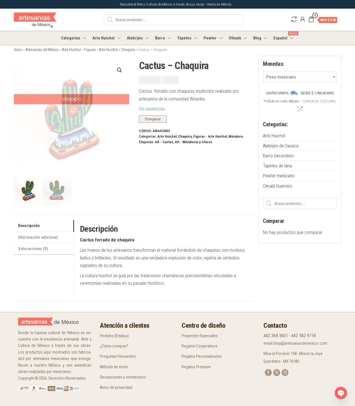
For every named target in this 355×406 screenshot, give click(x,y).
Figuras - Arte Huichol (101, 49)
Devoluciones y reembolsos (123, 377)
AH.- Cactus (164, 142)
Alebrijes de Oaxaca (280, 145)
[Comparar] (294, 19)
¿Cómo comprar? (114, 346)
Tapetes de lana (277, 165)
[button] (120, 70)
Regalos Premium (196, 366)
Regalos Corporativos (199, 346)
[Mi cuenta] (302, 19)
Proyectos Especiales (200, 335)
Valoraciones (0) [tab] (33, 248)
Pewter (210, 38)
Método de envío (114, 366)
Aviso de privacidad (116, 387)
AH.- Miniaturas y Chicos (193, 142)
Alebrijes (135, 38)
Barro (160, 38)
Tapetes (184, 38)
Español (283, 36)
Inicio (18, 49)
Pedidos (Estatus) (114, 335)
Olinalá (235, 38)
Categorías (70, 38)
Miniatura (236, 136)
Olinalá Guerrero (277, 186)
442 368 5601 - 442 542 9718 (289, 335)
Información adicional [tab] (38, 237)
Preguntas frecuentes (118, 356)
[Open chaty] (341, 393)
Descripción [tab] (29, 225)
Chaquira (128, 49)
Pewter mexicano (279, 175)
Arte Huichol (103, 38)
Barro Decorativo (278, 155)
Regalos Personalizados (202, 356)
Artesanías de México (42, 49)
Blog (257, 38)
